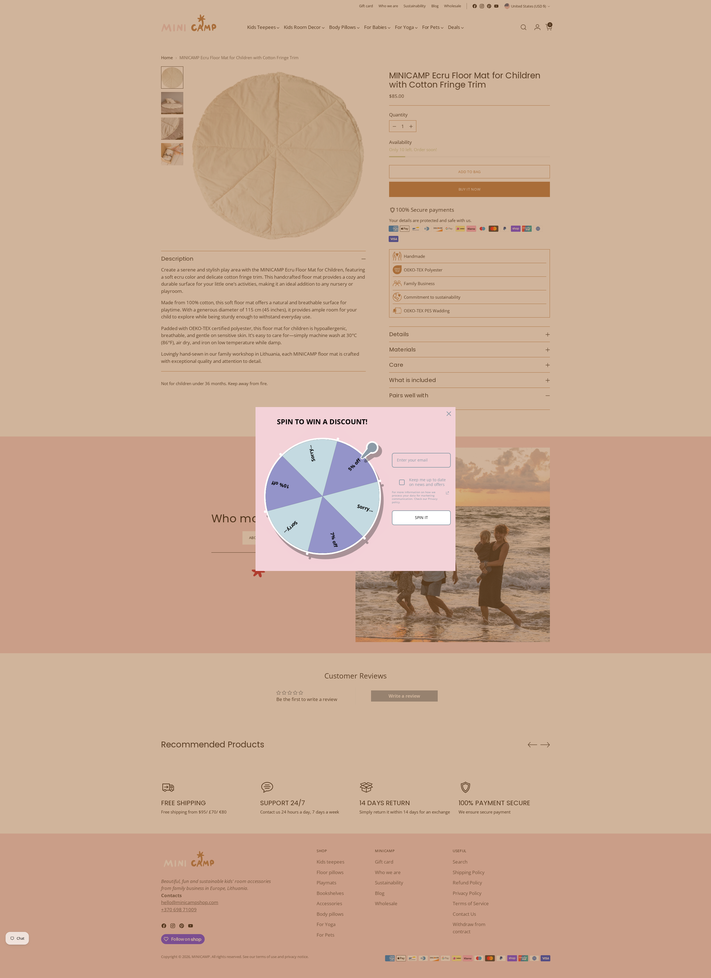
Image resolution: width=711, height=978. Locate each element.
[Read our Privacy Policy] (447, 493)
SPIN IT (421, 517)
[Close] (448, 413)
